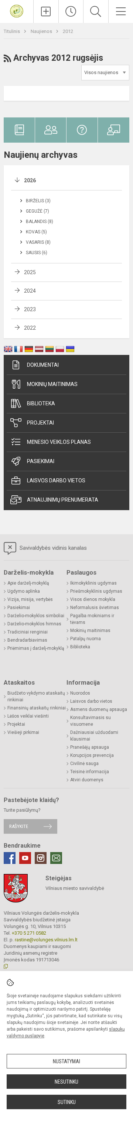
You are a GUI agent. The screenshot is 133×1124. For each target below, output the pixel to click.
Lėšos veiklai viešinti (28, 716)
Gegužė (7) (37, 211)
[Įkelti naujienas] (46, 11)
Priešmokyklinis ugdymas (96, 591)
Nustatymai (66, 1061)
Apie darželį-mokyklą (28, 583)
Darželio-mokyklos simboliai (35, 615)
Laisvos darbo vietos (56, 480)
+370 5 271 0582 (29, 933)
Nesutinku (66, 1082)
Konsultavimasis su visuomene (90, 721)
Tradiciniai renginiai (27, 632)
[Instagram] (41, 858)
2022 (30, 328)
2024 (30, 291)
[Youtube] (25, 858)
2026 (30, 180)
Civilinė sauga (84, 763)
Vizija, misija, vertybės (30, 599)
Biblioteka (41, 403)
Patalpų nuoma (85, 638)
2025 (30, 272)
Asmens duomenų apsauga (98, 709)
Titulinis (12, 31)
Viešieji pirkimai (23, 732)
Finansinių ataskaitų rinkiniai (36, 708)
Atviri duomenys (86, 779)
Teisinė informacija (89, 771)
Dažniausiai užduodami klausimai (94, 736)
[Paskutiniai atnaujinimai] (71, 11)
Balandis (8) (39, 221)
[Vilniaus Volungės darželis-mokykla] (16, 10)
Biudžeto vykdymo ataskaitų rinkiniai (36, 696)
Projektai (40, 423)
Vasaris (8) (38, 242)
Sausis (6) (36, 252)
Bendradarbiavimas (27, 640)
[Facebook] (10, 858)
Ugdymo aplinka (23, 591)
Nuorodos (80, 693)
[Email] (56, 858)
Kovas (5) (36, 232)
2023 (30, 309)
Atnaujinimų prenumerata (62, 500)
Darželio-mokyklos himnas (34, 623)
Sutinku (67, 1102)
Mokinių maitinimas (52, 384)
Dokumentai (43, 365)
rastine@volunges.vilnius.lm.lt (46, 939)
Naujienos (42, 31)
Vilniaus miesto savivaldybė (74, 888)
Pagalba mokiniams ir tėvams (92, 619)
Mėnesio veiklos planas (59, 442)
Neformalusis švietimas (94, 607)
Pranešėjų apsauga (89, 747)
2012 (68, 31)
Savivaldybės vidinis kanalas (52, 548)
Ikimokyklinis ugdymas (93, 583)
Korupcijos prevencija (92, 755)
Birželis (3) (38, 200)
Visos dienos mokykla (92, 599)
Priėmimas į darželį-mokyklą (35, 648)
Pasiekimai (40, 461)
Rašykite (18, 826)
